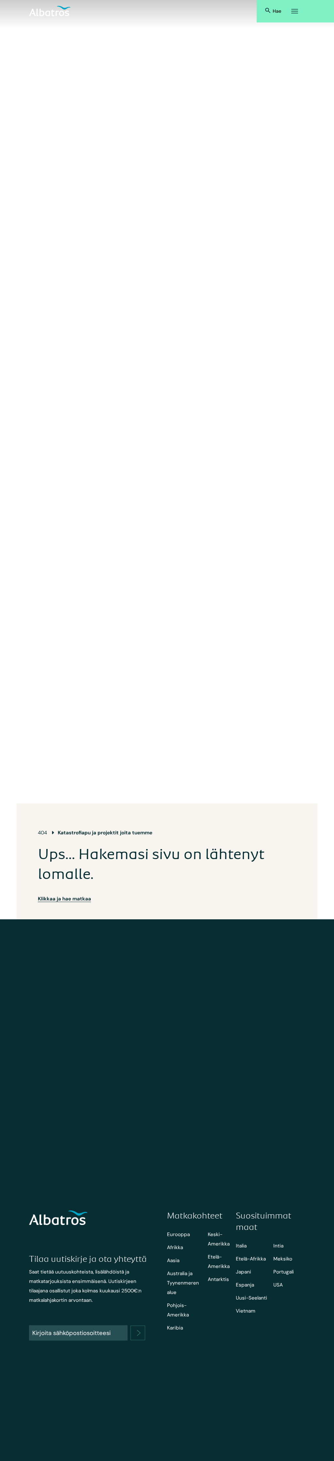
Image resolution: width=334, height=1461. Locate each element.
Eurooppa (178, 1234)
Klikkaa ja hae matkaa (64, 899)
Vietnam (245, 1311)
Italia (241, 1246)
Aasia (173, 1260)
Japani (243, 1272)
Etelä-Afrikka (251, 1259)
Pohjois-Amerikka (178, 1310)
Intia (278, 1246)
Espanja (245, 1285)
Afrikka (175, 1247)
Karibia (175, 1328)
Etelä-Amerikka (219, 1262)
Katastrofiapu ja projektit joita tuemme (105, 832)
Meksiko (282, 1259)
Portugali (283, 1272)
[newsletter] (137, 1333)
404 (42, 832)
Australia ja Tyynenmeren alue (183, 1283)
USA (278, 1285)
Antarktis (218, 1279)
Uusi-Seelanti (251, 1298)
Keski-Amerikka (219, 1239)
